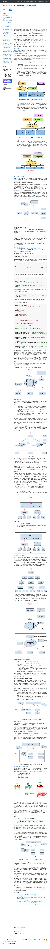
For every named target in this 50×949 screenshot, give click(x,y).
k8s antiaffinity (8, 24)
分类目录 (4, 87)
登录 (24, 933)
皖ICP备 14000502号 (41, 939)
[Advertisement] (32, 19)
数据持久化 (10, 58)
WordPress (29, 939)
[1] (42, 99)
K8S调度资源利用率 (6, 29)
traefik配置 (9, 57)
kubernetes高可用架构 (6, 46)
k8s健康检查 (6, 26)
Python (35, 1)
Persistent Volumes (7, 50)
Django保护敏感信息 (6, 15)
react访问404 (6, 55)
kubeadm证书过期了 (7, 32)
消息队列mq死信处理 (6, 59)
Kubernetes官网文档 (37, 99)
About (45, 1)
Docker (27, 1)
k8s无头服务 (9, 28)
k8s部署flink (6, 30)
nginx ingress (5, 48)
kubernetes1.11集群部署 (7, 37)
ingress (31, 1)
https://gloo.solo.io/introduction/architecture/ (28, 822)
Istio (24, 1)
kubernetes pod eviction (7, 40)
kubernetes (8, 35)
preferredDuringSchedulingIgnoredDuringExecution (11, 51)
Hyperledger (40, 1)
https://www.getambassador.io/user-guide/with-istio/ (32, 820)
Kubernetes (19, 1)
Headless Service (5, 23)
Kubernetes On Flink (6, 39)
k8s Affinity (4, 24)
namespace (8, 47)
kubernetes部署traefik (8, 44)
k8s (9, 22)
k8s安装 (5, 28)
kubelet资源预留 (5, 33)
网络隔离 (7, 61)
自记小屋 (5, 1)
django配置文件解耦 (9, 20)
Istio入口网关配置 (21, 927)
